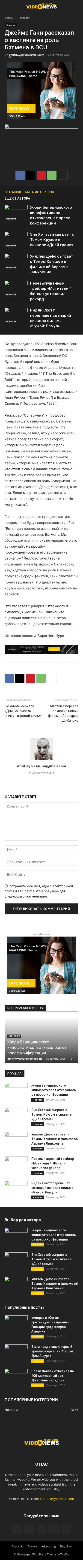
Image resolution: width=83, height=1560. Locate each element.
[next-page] (76, 192)
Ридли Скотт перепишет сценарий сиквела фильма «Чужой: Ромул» (52, 1187)
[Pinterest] (41, 175)
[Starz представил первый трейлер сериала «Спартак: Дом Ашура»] (16, 1352)
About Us (17, 1546)
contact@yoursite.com (57, 1499)
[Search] (76, 6)
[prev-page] (69, 192)
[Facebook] (20, 175)
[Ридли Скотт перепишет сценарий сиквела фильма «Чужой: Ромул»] (16, 315)
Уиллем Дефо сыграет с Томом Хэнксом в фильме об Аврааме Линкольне (54, 1138)
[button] (7, 6)
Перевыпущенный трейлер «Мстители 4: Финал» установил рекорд (52, 1163)
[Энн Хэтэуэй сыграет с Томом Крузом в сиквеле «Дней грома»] (16, 240)
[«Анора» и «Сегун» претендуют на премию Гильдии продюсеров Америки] (16, 1323)
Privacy (32, 1546)
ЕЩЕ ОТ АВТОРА (17, 198)
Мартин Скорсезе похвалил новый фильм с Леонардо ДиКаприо (63, 713)
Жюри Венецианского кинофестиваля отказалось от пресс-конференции (37, 1047)
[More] (63, 175)
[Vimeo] (41, 1529)
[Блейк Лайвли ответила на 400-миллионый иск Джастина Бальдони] (16, 1377)
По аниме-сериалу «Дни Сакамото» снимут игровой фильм (23, 711)
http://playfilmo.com (41, 772)
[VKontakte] (54, 1529)
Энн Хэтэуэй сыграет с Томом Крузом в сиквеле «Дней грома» (52, 239)
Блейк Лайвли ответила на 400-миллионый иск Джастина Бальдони (52, 1375)
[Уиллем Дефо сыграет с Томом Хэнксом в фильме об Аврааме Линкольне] (16, 261)
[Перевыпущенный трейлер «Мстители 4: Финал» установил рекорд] (16, 288)
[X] (30, 175)
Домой (9, 18)
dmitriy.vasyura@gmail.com (26, 54)
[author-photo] (41, 760)
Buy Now (65, 1546)
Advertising (48, 1546)
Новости (24, 18)
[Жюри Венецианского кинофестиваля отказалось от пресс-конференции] (16, 213)
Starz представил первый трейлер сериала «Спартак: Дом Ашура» (53, 1351)
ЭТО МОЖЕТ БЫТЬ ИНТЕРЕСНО (29, 192)
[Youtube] (66, 1529)
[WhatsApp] (51, 175)
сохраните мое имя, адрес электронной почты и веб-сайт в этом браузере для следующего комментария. (39, 891)
